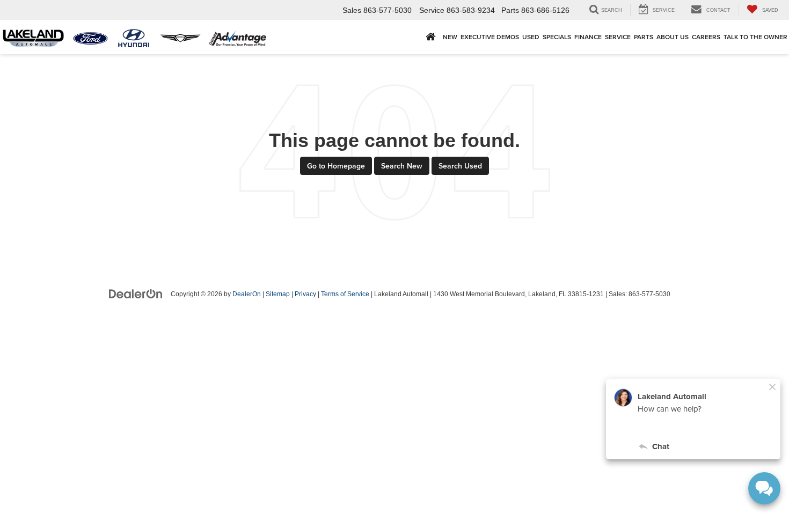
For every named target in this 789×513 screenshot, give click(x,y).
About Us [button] (672, 36)
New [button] (450, 36)
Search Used (460, 165)
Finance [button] (588, 36)
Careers (706, 36)
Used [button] (530, 36)
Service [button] (618, 36)
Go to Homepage (336, 165)
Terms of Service (345, 294)
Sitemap (278, 294)
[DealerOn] (135, 293)
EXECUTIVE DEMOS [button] (490, 36)
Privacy (305, 294)
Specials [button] (557, 36)
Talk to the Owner (755, 36)
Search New (401, 165)
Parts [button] (643, 36)
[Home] (430, 37)
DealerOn (246, 294)
